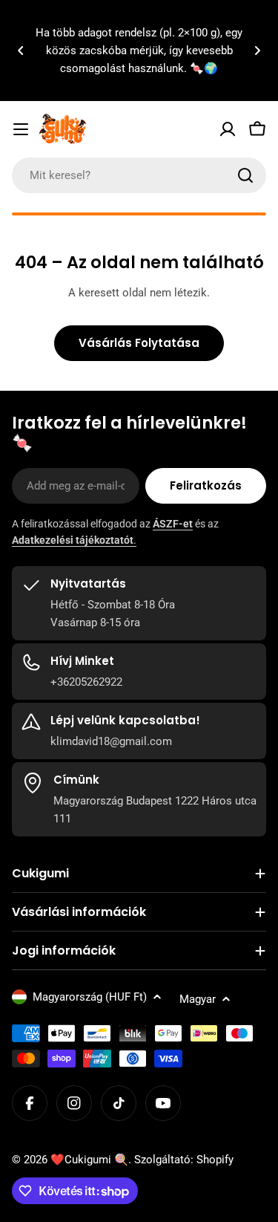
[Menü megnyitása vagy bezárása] (21, 129)
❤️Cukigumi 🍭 (89, 1159)
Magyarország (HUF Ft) (90, 997)
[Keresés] (245, 175)
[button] (21, 50)
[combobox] (139, 175)
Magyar (197, 999)
